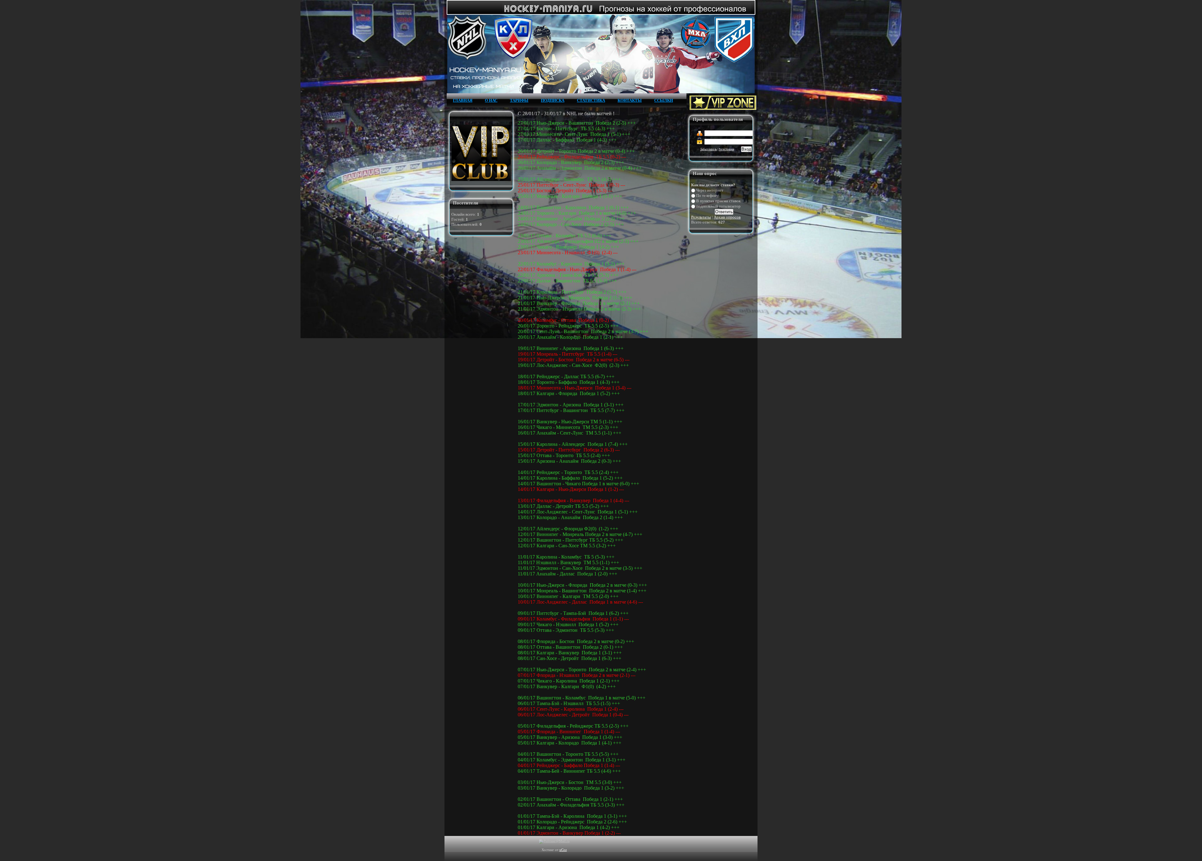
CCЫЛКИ (663, 100)
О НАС (491, 100)
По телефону (707, 195)
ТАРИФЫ (519, 100)
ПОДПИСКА (552, 100)
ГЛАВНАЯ (462, 100)
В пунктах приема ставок (718, 200)
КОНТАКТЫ (630, 100)
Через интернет (709, 190)
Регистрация (726, 149)
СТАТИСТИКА (591, 100)
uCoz (563, 850)
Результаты (701, 217)
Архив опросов (727, 217)
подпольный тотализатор (718, 206)
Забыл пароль (708, 149)
